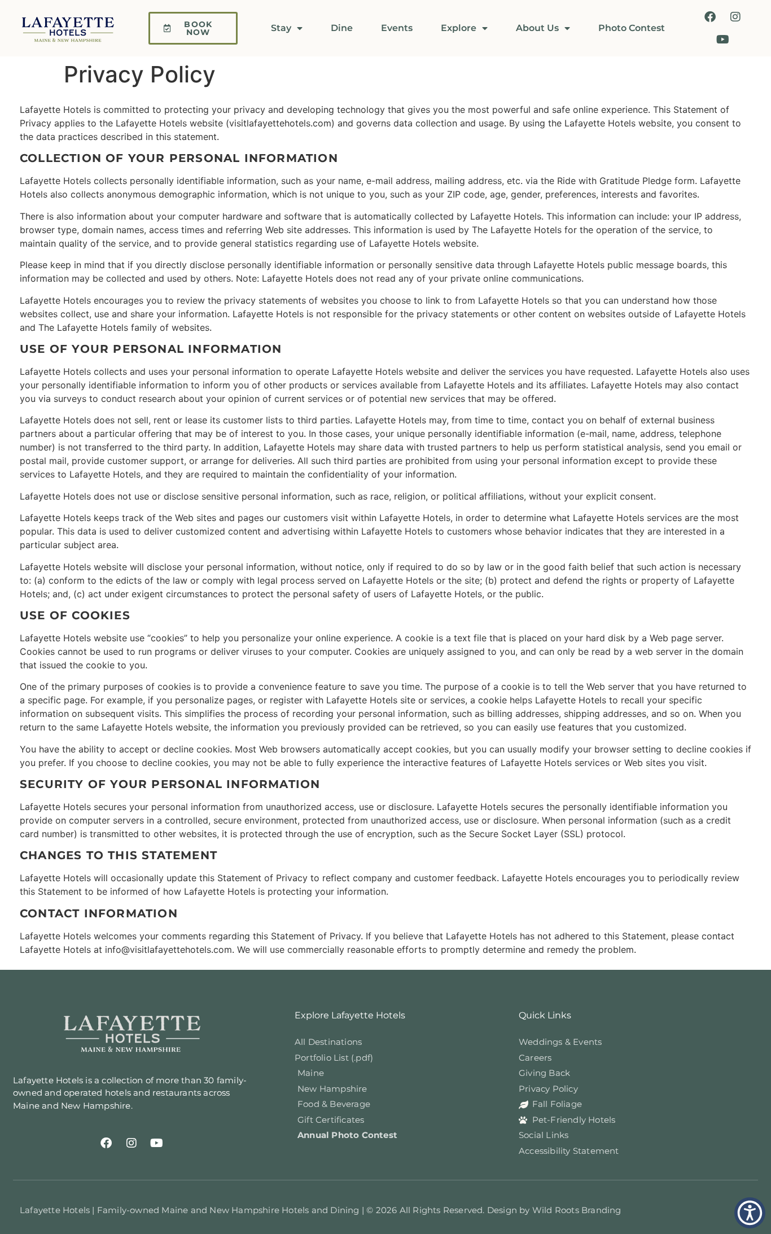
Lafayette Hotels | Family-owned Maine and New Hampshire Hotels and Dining (191, 1210)
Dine (342, 28)
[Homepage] (74, 28)
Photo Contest (631, 28)
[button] (749, 1212)
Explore (458, 28)
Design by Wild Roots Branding (554, 1210)
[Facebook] (710, 17)
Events (397, 28)
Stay (281, 28)
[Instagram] (735, 17)
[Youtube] (723, 39)
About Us (537, 28)
